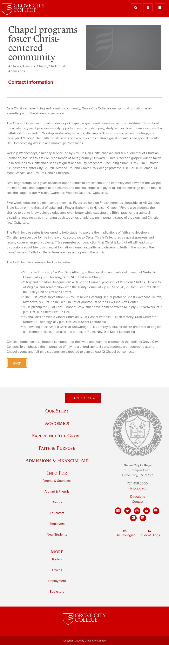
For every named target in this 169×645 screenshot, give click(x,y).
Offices (57, 570)
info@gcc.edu (137, 488)
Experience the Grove (57, 435)
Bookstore (57, 592)
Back (17, 363)
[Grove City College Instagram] (137, 510)
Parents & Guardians (56, 481)
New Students (57, 534)
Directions (137, 497)
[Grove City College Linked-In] (143, 518)
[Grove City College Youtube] (146, 510)
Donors (57, 502)
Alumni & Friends (57, 491)
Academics (57, 423)
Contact (137, 502)
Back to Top (82, 398)
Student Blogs (150, 535)
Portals (57, 559)
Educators (57, 513)
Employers (57, 524)
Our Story (56, 411)
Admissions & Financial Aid (57, 460)
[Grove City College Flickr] (133, 518)
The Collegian (125, 535)
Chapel (74, 123)
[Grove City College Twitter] (127, 510)
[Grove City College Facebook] (118, 510)
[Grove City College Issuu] (156, 510)
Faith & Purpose (57, 448)
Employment (57, 581)
